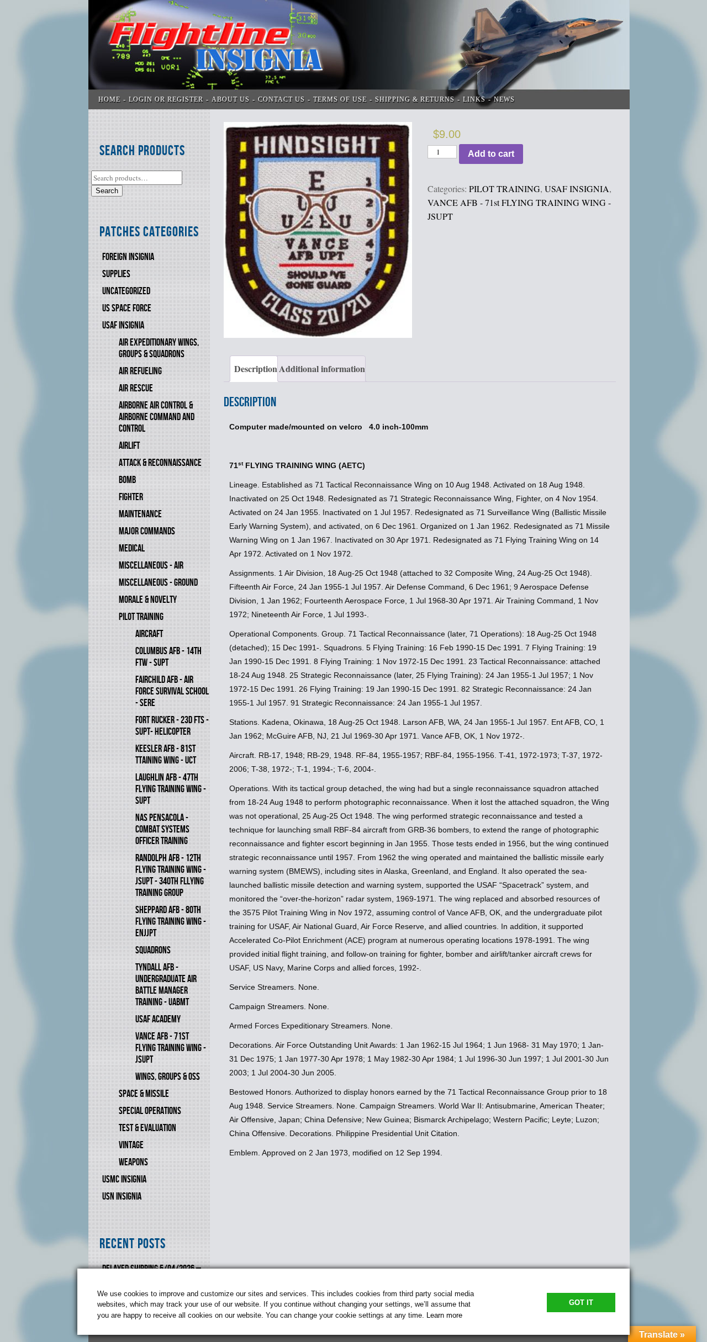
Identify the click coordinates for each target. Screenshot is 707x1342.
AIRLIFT (129, 446)
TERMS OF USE (340, 99)
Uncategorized (126, 291)
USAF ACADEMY (158, 1019)
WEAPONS (133, 1162)
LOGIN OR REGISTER (166, 99)
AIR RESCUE (136, 388)
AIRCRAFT (149, 634)
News (504, 99)
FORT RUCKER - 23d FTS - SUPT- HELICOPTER (172, 726)
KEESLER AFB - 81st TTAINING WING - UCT (165, 754)
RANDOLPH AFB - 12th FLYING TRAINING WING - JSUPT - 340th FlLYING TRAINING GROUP (170, 875)
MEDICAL (132, 548)
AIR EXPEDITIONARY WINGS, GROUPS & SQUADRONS (159, 348)
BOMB (127, 480)
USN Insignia (121, 1196)
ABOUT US (231, 99)
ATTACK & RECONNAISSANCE (160, 463)
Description (255, 368)
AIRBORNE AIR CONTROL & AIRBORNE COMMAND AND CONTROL (156, 417)
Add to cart (491, 153)
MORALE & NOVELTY (148, 600)
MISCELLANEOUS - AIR (151, 565)
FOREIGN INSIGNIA (128, 257)
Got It (581, 1302)
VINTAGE (131, 1145)
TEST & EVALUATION (147, 1128)
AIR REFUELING (140, 371)
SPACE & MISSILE (144, 1094)
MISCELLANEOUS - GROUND (158, 582)
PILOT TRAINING (141, 617)
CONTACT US (281, 99)
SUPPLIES (116, 274)
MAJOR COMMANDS (147, 531)
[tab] (254, 369)
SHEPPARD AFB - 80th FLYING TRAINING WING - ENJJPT (170, 921)
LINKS (474, 99)
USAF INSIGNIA (123, 325)
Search (107, 191)
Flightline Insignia (359, 54)
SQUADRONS (153, 950)
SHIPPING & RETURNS (415, 99)
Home (109, 99)
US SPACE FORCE (126, 308)
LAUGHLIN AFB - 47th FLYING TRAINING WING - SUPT (170, 789)
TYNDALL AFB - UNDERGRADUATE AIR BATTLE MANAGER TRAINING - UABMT (166, 985)
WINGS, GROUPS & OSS (167, 1077)
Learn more (444, 1315)
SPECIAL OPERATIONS (150, 1111)
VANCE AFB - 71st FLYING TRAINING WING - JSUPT (170, 1048)
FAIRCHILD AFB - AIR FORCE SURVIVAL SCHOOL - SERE (172, 691)
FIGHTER (131, 497)
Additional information (322, 368)
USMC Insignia (124, 1179)
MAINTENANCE (140, 514)
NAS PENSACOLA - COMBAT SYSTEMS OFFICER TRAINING (162, 829)
